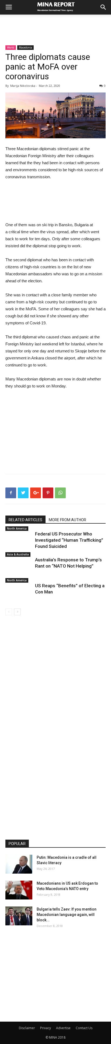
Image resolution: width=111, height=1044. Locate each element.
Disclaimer (27, 1028)
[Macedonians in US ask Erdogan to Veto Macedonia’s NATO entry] (18, 890)
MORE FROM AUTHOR (67, 520)
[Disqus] (55, 691)
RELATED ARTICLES (25, 520)
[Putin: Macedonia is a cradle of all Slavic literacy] (18, 864)
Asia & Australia (18, 554)
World (10, 47)
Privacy (45, 1028)
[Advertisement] (55, 24)
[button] (103, 7)
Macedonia (25, 47)
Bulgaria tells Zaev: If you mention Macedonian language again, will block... (66, 914)
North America (17, 528)
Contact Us (84, 1028)
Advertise (63, 1028)
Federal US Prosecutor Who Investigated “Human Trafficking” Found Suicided (69, 540)
